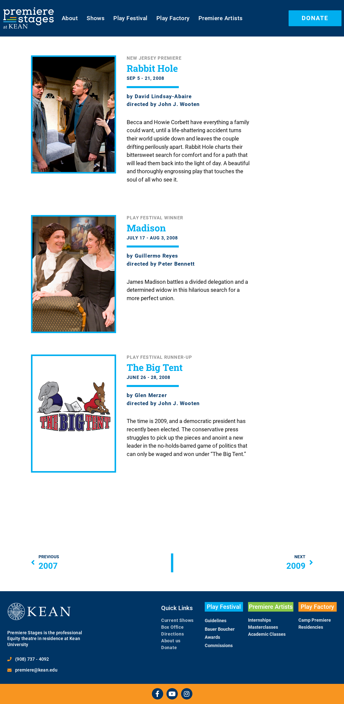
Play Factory (173, 18)
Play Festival (130, 18)
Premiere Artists (220, 18)
